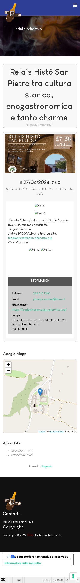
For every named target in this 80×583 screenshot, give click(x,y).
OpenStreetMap (56, 431)
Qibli (30, 535)
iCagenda (47, 466)
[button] (75, 5)
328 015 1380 (41, 293)
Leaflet (42, 431)
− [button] (8, 370)
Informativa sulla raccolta (23, 563)
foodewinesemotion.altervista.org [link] (30, 237)
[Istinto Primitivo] (12, 12)
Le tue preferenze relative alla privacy (41, 556)
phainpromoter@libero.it (49, 299)
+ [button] (8, 364)
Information (40, 280)
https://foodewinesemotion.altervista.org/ (39, 309)
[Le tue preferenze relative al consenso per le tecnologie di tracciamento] (73, 576)
